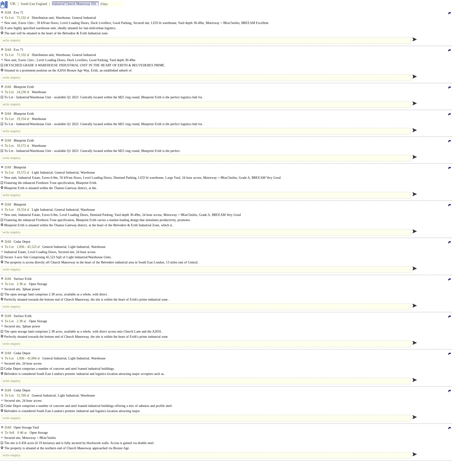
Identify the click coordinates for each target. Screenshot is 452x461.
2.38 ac (21, 284)
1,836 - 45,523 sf (28, 247)
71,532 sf (23, 18)
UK (13, 4)
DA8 (8, 12)
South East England (34, 4)
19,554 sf (23, 119)
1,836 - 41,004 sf (28, 358)
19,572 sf (23, 145)
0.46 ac (22, 432)
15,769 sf (23, 395)
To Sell (9, 432)
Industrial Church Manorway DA (74, 4)
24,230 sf (23, 92)
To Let (9, 18)
